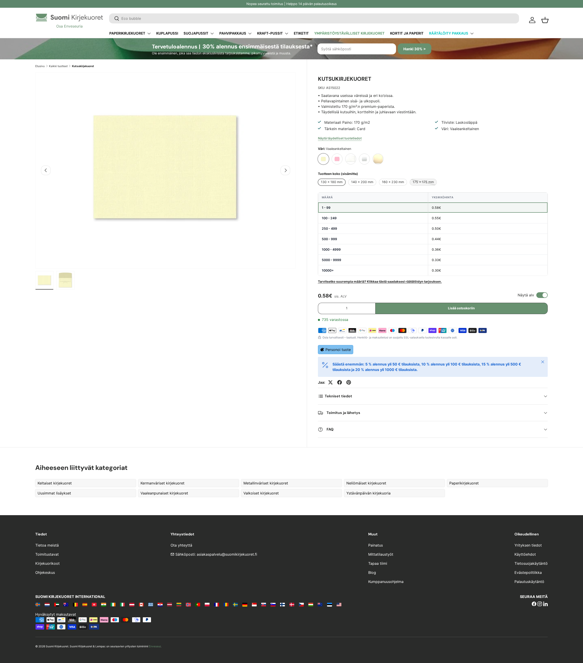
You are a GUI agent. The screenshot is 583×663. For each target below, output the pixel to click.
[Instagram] (539, 604)
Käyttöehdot (525, 554)
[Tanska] (291, 604)
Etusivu (40, 66)
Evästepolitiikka (528, 572)
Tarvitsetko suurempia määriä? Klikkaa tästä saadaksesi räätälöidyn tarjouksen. (380, 281)
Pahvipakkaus (232, 33)
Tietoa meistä (47, 545)
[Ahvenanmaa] (37, 604)
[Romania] (226, 604)
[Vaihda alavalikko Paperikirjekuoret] (149, 33)
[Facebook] (534, 604)
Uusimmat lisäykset (54, 493)
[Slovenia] (273, 604)
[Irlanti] (113, 604)
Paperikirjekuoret (127, 33)
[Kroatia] (160, 604)
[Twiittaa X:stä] (330, 382)
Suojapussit (196, 33)
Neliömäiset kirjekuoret (366, 483)
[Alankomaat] (47, 604)
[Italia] (122, 604)
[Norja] (188, 604)
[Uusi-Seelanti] (320, 604)
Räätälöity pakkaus (448, 33)
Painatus (375, 545)
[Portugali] (197, 604)
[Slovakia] (263, 604)
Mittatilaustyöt (380, 554)
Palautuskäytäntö (529, 581)
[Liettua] (178, 604)
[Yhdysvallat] (339, 604)
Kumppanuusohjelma (386, 581)
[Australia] (66, 604)
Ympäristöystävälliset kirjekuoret (349, 33)
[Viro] (329, 604)
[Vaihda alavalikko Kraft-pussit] (286, 33)
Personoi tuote (338, 349)
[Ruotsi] (235, 604)
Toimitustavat (47, 554)
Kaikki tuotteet (58, 66)
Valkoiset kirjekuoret (261, 493)
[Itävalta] (131, 604)
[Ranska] (216, 604)
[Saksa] (244, 604)
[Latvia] (169, 604)
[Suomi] (282, 604)
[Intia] (103, 604)
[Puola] (207, 604)
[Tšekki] (301, 604)
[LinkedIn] (545, 604)
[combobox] (314, 18)
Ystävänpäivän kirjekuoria (368, 493)
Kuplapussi (167, 33)
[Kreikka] (150, 604)
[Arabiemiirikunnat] (56, 604)
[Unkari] (310, 604)
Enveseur (155, 646)
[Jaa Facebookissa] (339, 382)
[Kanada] (141, 604)
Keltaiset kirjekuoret (55, 483)
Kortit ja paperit (407, 33)
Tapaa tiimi (377, 563)
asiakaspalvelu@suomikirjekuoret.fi (227, 554)
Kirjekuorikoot (47, 563)
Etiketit (301, 33)
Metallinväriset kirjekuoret (265, 483)
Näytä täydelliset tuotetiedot (340, 138)
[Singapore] (254, 604)
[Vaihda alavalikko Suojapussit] (212, 33)
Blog (372, 572)
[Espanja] (84, 604)
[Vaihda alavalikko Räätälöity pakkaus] (472, 33)
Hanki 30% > (414, 49)
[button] (545, 20)
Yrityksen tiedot (528, 545)
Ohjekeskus (45, 572)
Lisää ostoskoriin (461, 308)
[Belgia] (75, 604)
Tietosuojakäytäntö (531, 563)
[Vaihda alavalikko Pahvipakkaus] (250, 33)
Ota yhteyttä (181, 545)
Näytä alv (526, 295)
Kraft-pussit (270, 33)
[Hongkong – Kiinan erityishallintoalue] (94, 604)
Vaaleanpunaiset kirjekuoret (164, 493)
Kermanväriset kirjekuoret (162, 483)
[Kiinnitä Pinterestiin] (348, 382)
